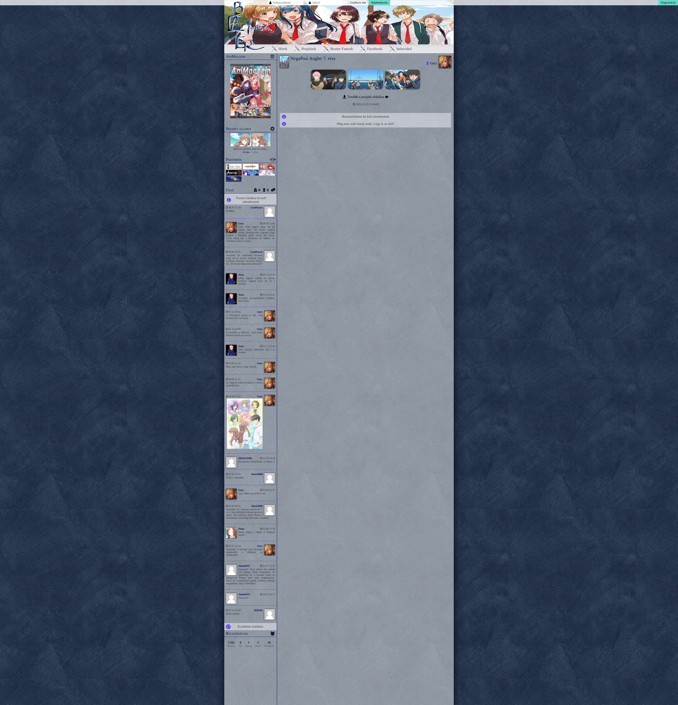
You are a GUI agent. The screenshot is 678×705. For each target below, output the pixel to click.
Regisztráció (668, 2)
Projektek (308, 48)
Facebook (374, 48)
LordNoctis (257, 207)
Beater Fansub (341, 48)
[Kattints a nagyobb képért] (244, 448)
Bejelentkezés (379, 2)
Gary (241, 223)
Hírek (282, 48)
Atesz (241, 274)
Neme (241, 529)
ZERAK (258, 610)
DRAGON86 (245, 458)
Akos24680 (257, 474)
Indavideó (404, 48)
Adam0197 (244, 566)
